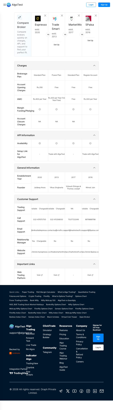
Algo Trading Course (63, 345)
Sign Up (104, 5)
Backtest (30, 333)
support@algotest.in (20, 332)
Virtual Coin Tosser (69, 317)
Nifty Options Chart (76, 304)
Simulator (47, 330)
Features (63, 330)
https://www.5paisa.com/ (90, 252)
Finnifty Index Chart (17, 313)
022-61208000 (56, 219)
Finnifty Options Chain (84, 309)
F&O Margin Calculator (45, 292)
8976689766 (90, 219)
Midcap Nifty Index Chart (76, 313)
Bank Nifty (34, 300)
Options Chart (81, 296)
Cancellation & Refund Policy (81, 353)
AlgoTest (20, 326)
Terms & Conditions (81, 336)
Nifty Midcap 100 (48, 300)
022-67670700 (39, 219)
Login (91, 5)
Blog (61, 362)
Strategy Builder (47, 336)
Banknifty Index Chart (37, 313)
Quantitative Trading (86, 292)
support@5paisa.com (90, 230)
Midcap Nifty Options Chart (20, 309)
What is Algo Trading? (67, 292)
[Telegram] (61, 391)
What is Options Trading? (62, 296)
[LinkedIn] (95, 391)
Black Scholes (53, 317)
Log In (98, 347)
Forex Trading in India (18, 300)
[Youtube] (74, 391)
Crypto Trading (35, 296)
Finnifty (47, 296)
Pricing (62, 334)
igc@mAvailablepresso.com (39, 230)
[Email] (102, 391)
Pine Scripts (29, 373)
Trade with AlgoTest (56, 154)
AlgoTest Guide (63, 368)
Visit (38, 275)
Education (64, 338)
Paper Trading (28, 292)
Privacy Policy (79, 343)
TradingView (31, 363)
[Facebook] (81, 391)
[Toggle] (4, 5)
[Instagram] (88, 391)
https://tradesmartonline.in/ (57, 252)
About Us (80, 330)
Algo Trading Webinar (63, 355)
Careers (80, 361)
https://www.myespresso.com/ (39, 252)
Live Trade (31, 345)
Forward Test (30, 339)
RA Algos (30, 349)
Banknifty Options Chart (56, 304)
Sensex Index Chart (36, 317)
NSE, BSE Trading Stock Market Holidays (26, 304)
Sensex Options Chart (64, 309)
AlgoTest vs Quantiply (67, 300)
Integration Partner (18, 369)
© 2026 (14, 389)
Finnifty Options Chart (43, 309)
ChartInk (30, 367)
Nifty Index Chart (56, 313)
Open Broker (84, 317)
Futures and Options (17, 296)
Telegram (47, 352)
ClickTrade (48, 325)
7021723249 (73, 219)
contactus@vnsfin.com (56, 230)
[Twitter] (67, 391)
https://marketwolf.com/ (73, 252)
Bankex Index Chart (17, 317)
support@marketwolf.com (73, 230)
